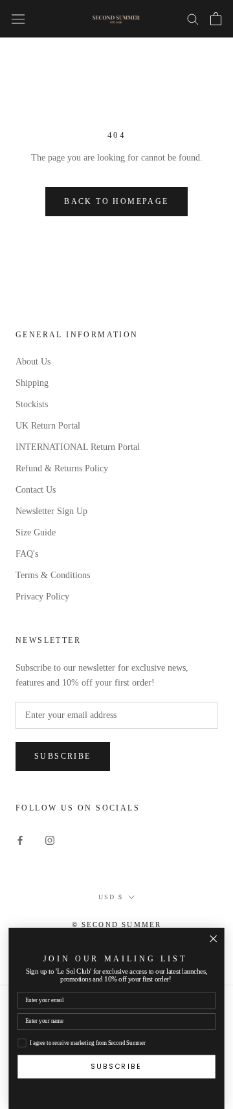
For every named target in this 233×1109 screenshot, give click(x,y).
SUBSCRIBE (116, 1066)
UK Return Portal (48, 426)
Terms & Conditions (53, 575)
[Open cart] (215, 18)
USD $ (110, 897)
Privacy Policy (42, 596)
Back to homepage (116, 201)
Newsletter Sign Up (51, 511)
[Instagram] (49, 839)
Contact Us (36, 490)
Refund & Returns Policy (62, 468)
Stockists (32, 404)
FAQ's (27, 554)
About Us (33, 361)
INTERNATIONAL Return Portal (78, 447)
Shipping (32, 383)
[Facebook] (20, 839)
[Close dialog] (213, 938)
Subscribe (62, 756)
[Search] (193, 18)
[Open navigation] (18, 18)
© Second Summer (117, 924)
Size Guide (36, 532)
